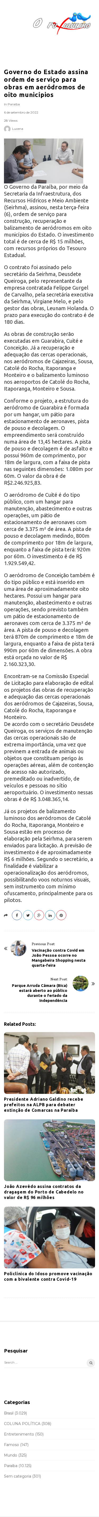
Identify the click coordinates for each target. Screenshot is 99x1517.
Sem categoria (17, 1476)
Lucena (17, 129)
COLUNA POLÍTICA (22, 1423)
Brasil (8, 1413)
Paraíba (14, 104)
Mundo (10, 1455)
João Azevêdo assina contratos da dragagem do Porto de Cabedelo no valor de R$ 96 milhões (44, 1192)
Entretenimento (19, 1434)
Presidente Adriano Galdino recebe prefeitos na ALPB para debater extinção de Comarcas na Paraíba (43, 1105)
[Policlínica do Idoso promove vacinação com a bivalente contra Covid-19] (49, 1237)
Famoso (11, 1444)
